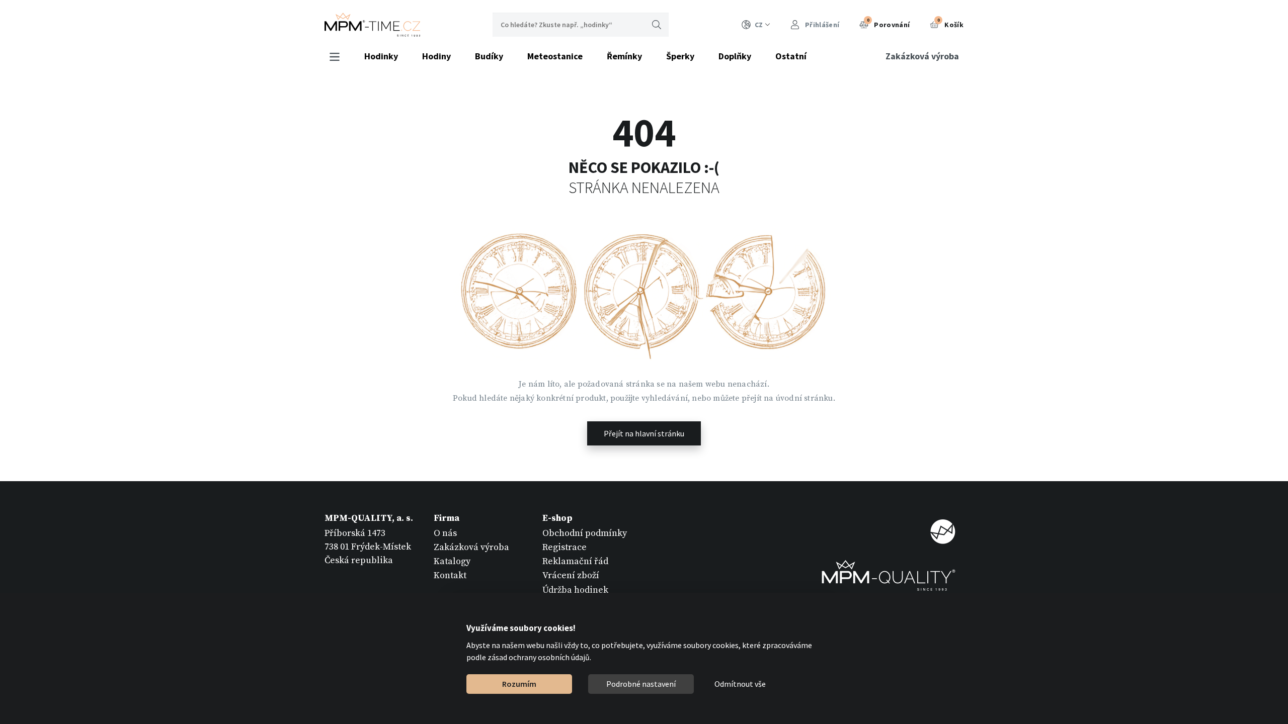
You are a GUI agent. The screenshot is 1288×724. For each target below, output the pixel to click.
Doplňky (734, 56)
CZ (759, 24)
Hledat (656, 24)
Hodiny (436, 56)
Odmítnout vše (740, 684)
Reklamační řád (575, 561)
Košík (950, 23)
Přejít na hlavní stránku (644, 433)
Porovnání (888, 23)
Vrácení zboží (570, 575)
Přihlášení (821, 24)
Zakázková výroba (922, 56)
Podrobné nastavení (641, 684)
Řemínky (624, 56)
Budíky (489, 56)
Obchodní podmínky (584, 533)
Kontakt (450, 575)
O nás (445, 533)
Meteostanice (555, 56)
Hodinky (381, 56)
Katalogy (452, 561)
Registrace (564, 547)
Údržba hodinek (575, 590)
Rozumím (519, 684)
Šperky (680, 56)
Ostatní (791, 56)
